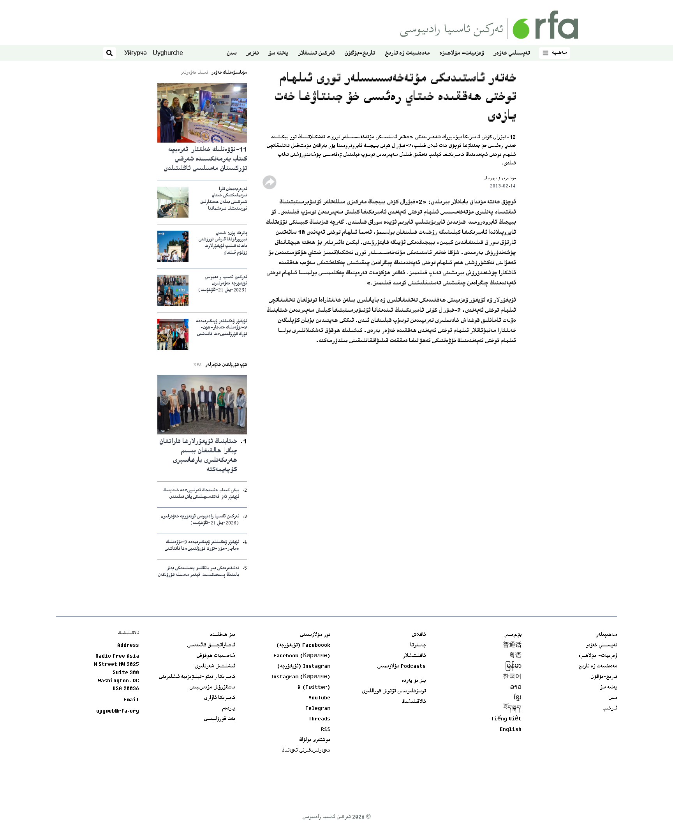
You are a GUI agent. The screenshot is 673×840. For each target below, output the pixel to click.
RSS (325, 730)
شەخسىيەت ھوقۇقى (215, 656)
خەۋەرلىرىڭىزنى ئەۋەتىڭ (306, 751)
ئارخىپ (610, 709)
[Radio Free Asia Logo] (489, 24)
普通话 (512, 645)
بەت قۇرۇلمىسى (219, 719)
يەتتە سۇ (278, 53)
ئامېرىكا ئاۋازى (219, 698)
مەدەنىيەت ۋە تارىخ (407, 53)
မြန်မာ (513, 667)
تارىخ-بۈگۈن (359, 53)
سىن (231, 53)
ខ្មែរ (517, 698)
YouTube (319, 698)
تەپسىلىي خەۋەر (511, 53)
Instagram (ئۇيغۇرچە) (303, 667)
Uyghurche (168, 52)
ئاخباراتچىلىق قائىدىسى (211, 645)
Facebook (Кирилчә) (301, 656)
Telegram (317, 709)
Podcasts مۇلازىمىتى (401, 667)
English (510, 730)
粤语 (515, 656)
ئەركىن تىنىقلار (316, 53)
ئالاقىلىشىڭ (414, 702)
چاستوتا (418, 645)
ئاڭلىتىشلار (414, 656)
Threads (319, 719)
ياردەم (228, 709)
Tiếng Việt (506, 719)
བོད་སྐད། (512, 709)
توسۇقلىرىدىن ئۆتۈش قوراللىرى (394, 691)
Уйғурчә (135, 52)
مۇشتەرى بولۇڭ (314, 740)
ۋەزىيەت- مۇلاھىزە (461, 53)
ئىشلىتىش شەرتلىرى (215, 667)
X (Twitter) (314, 688)
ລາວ (515, 688)
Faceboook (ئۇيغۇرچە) (303, 645)
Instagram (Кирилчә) (300, 677)
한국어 (512, 677)
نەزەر (252, 53)
